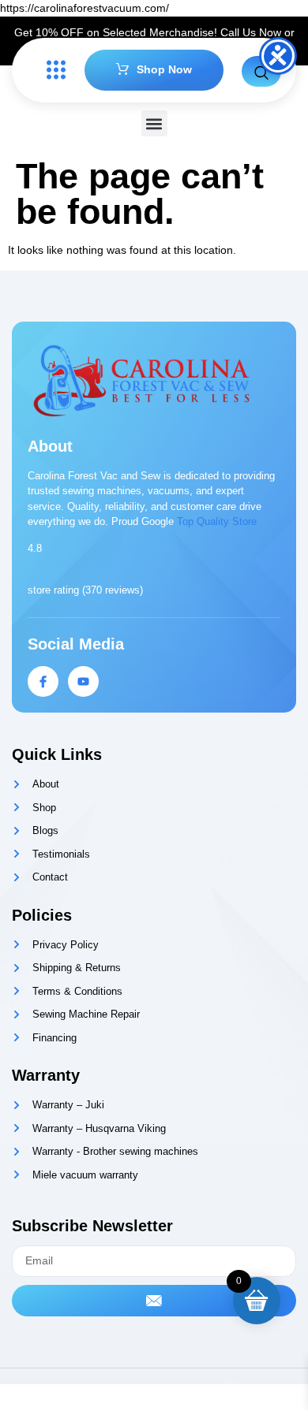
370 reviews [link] (112, 590)
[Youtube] (83, 681)
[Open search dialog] (261, 71)
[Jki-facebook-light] (43, 681)
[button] (154, 123)
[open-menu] (52, 70)
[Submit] (154, 1300)
